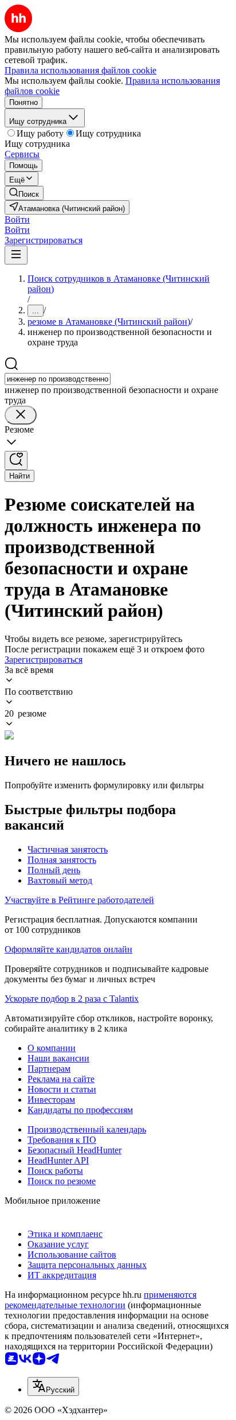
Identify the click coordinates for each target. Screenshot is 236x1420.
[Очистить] (21, 415)
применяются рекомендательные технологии (100, 1300)
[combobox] (58, 379)
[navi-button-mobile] (16, 255)
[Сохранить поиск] (16, 460)
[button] (17, 219)
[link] (24, 193)
